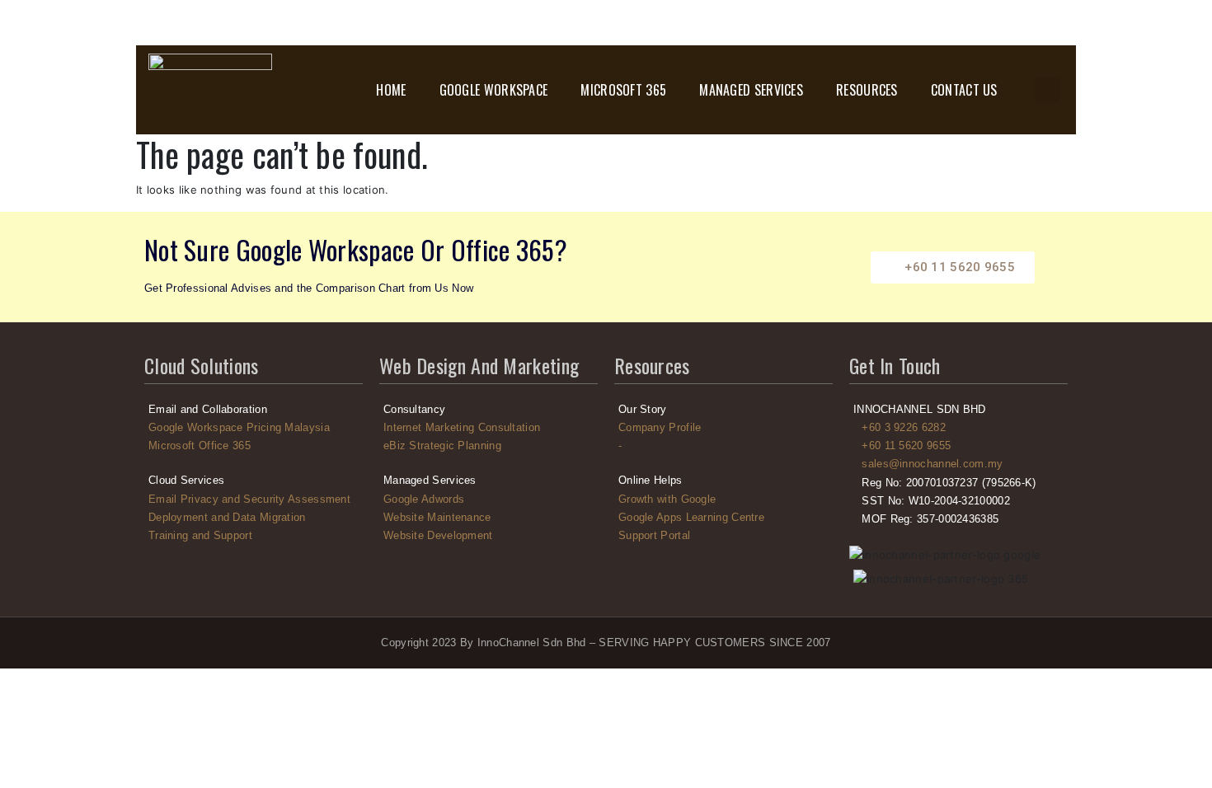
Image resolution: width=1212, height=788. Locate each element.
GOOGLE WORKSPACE (493, 90)
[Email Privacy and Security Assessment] (253, 499)
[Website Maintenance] (488, 518)
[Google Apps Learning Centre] (723, 518)
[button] (1047, 89)
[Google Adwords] (488, 499)
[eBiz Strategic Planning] (488, 446)
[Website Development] (488, 536)
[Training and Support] (253, 536)
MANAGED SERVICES (751, 90)
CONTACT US (964, 90)
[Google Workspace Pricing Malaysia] (253, 428)
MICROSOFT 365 (623, 90)
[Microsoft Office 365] (253, 446)
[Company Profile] (723, 428)
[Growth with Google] (723, 499)
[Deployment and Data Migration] (253, 518)
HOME (391, 90)
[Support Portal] (723, 536)
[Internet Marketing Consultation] (488, 428)
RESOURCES (867, 90)
